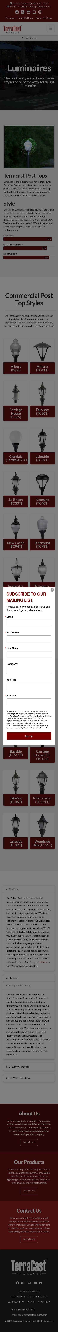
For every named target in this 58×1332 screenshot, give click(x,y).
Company (12, 664)
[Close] (52, 590)
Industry (11, 695)
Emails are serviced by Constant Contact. (22, 727)
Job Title (11, 680)
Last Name (13, 648)
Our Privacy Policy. (44, 727)
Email (10, 617)
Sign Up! (29, 736)
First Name (13, 632)
